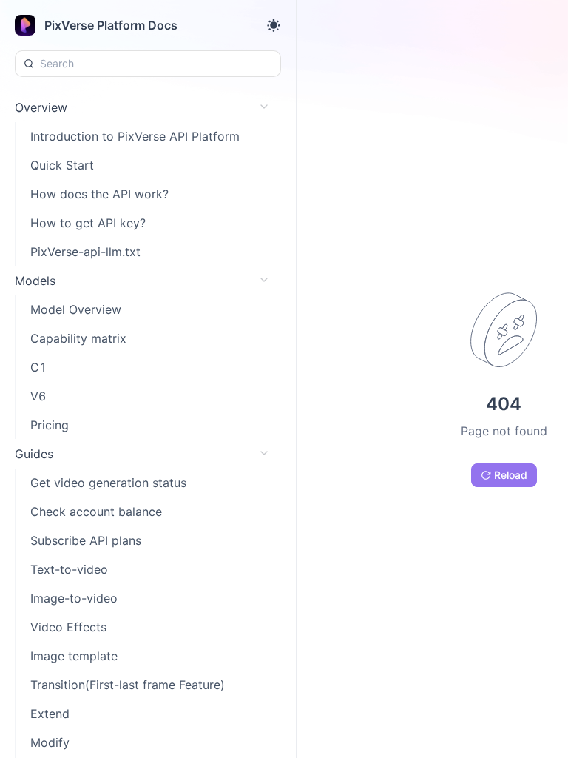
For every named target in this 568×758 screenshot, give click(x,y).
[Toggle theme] (273, 25)
